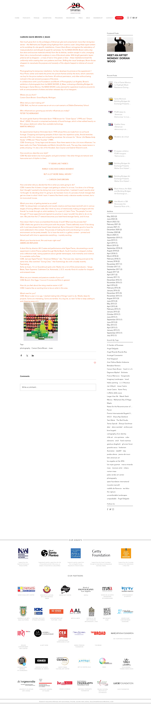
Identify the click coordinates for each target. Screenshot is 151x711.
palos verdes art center (115, 475)
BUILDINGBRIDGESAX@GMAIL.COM (101, 701)
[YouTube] (133, 17)
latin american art (113, 458)
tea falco (126, 488)
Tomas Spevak (112, 424)
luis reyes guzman (113, 465)
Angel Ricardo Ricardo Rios (117, 352)
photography (25, 348)
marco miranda (127, 465)
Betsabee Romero (113, 366)
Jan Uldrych (111, 386)
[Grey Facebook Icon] (131, 17)
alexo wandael (117, 427)
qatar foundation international (118, 482)
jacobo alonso (112, 454)
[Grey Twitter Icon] (136, 17)
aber (108, 427)
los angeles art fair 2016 (115, 461)
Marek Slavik (124, 396)
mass (51, 348)
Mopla (109, 403)
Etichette (124, 372)
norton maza (111, 471)
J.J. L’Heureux (124, 383)
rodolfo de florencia (114, 488)
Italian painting (112, 383)
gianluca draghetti (114, 444)
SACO (109, 417)
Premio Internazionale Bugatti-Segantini (120, 413)
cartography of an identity (116, 434)
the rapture (111, 492)
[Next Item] (129, 44)
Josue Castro (122, 386)
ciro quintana (119, 437)
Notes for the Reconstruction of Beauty (120, 407)
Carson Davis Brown (39, 348)
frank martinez (125, 441)
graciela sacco (112, 447)
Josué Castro (112, 389)
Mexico (109, 400)
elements (110, 441)
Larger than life (112, 396)
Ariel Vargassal (112, 359)
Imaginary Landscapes (115, 379)
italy (124, 451)
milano (126, 468)
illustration (111, 451)
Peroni (109, 410)
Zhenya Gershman (125, 424)
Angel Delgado (112, 349)
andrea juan (128, 427)
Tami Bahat (111, 420)
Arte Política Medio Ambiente (118, 362)
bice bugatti (111, 430)
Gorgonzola (125, 376)
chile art (110, 437)
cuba (127, 437)
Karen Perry (122, 389)
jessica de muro (124, 454)
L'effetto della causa (114, 393)
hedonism (122, 447)
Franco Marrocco (113, 376)
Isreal (127, 379)
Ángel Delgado (123, 499)
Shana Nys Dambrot (120, 417)
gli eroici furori (127, 444)
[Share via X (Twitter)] (27, 355)
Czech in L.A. (128, 369)
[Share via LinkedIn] (33, 355)
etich (117, 441)
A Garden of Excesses (115, 345)
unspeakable (111, 499)
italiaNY (119, 451)
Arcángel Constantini (115, 355)
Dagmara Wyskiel (113, 372)
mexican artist (117, 468)
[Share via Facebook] (21, 355)
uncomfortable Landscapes (117, 495)
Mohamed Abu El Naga (122, 400)
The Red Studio (122, 420)
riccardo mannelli (113, 485)
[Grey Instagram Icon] (128, 17)
